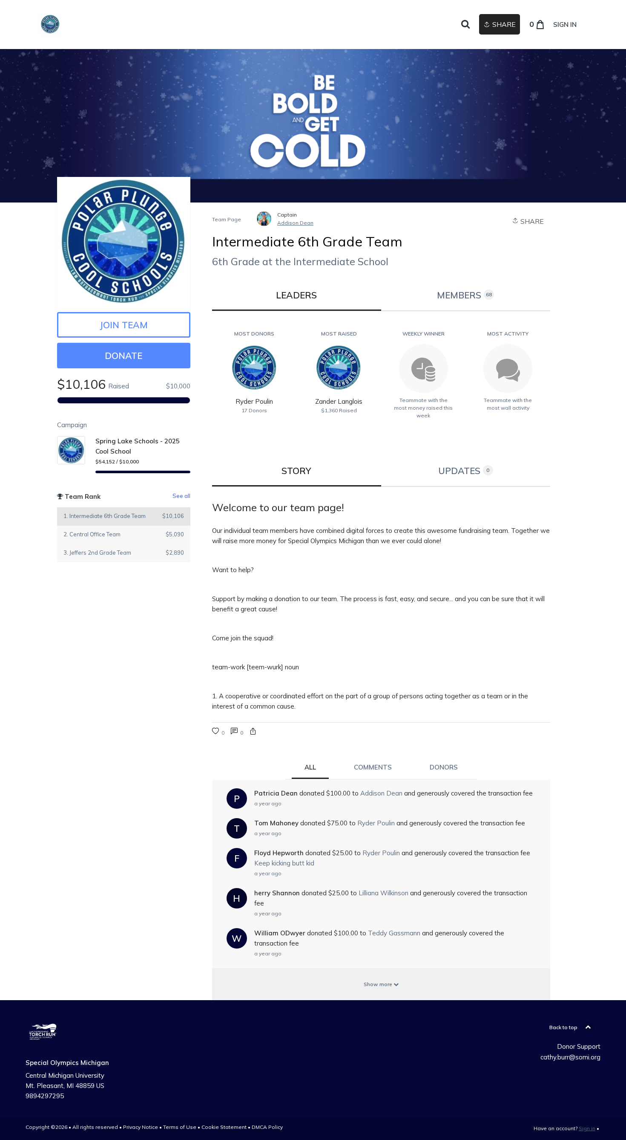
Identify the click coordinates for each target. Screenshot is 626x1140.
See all (181, 495)
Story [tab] (296, 470)
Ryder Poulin (376, 823)
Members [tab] (464, 295)
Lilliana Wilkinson (383, 893)
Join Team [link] (124, 324)
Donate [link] (123, 355)
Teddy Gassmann (394, 933)
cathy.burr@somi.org (570, 1057)
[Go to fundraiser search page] (465, 24)
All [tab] (310, 767)
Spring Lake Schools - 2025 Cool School (137, 446)
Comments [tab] (373, 767)
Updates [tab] (464, 470)
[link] (50, 24)
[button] (253, 732)
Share (531, 221)
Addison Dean (295, 223)
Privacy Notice (140, 1127)
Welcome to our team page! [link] (278, 507)
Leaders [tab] (296, 295)
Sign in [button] (565, 24)
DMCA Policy (267, 1127)
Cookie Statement (224, 1127)
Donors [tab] (444, 767)
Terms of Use (179, 1127)
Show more (378, 984)
